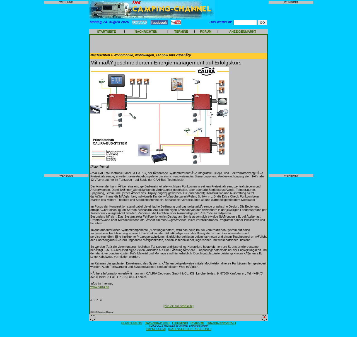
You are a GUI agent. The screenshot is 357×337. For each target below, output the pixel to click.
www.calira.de (99, 286)
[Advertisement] (66, 89)
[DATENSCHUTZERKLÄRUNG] (189, 329)
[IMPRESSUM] (156, 329)
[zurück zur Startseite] (178, 306)
